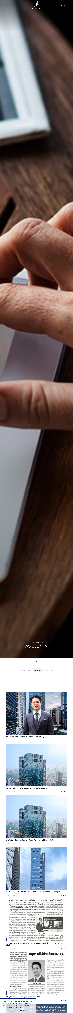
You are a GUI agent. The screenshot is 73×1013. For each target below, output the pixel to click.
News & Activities (26, 670)
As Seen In (42, 642)
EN (3, 5)
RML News (35, 642)
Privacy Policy (20, 1007)
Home (30, 642)
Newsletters (48, 670)
